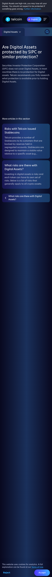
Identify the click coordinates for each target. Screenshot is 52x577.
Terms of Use (37, 567)
